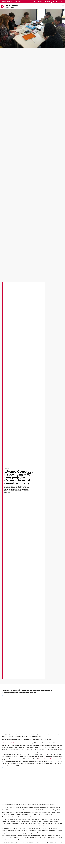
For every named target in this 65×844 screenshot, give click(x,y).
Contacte (48, 1)
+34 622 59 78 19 (18, 1)
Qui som (34, 1)
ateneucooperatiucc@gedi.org (7, 1)
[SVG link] (9, 6)
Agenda (45, 1)
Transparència (40, 1)
